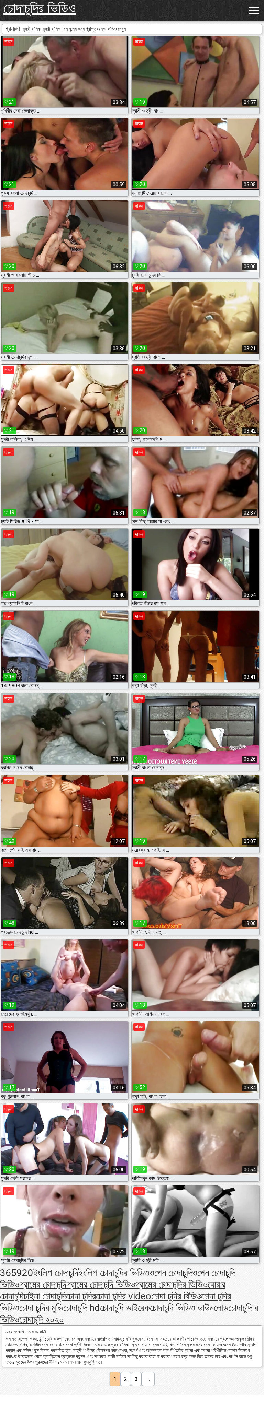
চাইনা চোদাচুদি (45, 1296)
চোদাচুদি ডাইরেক (125, 1307)
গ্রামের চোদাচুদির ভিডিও (171, 1284)
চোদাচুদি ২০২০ (41, 1319)
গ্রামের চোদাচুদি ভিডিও (100, 1284)
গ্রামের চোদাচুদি (42, 1284)
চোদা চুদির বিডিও (176, 1296)
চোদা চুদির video (123, 1296)
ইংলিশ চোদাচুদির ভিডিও (113, 1272)
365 (8, 1272)
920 (24, 1272)
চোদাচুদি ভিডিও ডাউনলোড (189, 1307)
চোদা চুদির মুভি (41, 1307)
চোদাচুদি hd (81, 1307)
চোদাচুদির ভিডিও (39, 8)
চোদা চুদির (81, 1296)
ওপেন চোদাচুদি (170, 1272)
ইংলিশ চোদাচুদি (55, 1272)
